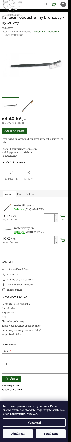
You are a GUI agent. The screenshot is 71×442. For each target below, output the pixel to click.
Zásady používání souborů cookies (21, 325)
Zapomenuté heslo (12, 389)
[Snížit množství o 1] (56, 220)
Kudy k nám (9, 308)
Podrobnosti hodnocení (46, 31)
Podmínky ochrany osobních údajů (21, 330)
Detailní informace (12, 162)
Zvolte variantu (14, 130)
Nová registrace (10, 385)
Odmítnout (18, 433)
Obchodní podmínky (13, 321)
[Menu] (63, 4)
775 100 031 (13, 274)
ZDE (35, 413)
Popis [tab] (20, 194)
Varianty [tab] (10, 194)
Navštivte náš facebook (20, 284)
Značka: (14, 35)
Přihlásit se (11, 378)
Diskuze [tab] (30, 194)
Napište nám (9, 312)
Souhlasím (51, 433)
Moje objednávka (11, 334)
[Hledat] (45, 4)
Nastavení (34, 422)
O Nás (5, 317)
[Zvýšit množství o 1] (56, 216)
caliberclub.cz (14, 289)
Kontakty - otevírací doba (16, 303)
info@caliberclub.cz (18, 269)
